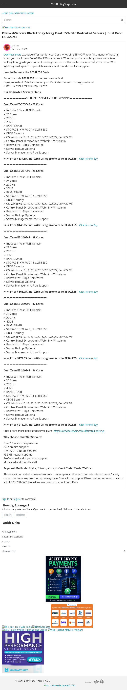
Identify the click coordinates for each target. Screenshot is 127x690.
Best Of (6, 546)
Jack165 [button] (15, 45)
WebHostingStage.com (63, 4)
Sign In (5, 498)
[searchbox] (63, 20)
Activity (6, 541)
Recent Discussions (12, 536)
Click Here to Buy (88, 158)
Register (17, 498)
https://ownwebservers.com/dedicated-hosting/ (79, 430)
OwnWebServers (12, 54)
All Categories (9, 531)
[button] (6, 47)
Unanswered (8, 551)
